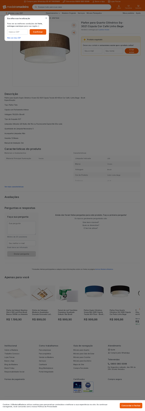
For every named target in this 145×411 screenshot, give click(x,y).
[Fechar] (46, 18)
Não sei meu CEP (14, 38)
